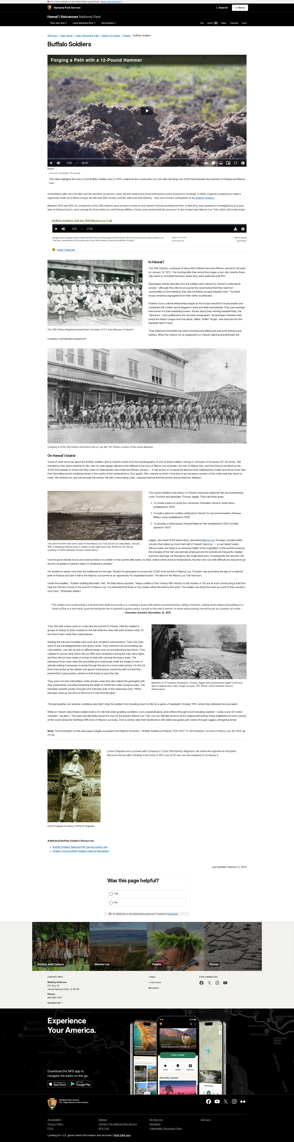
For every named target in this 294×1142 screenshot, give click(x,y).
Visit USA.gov (122, 1135)
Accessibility (54, 1119)
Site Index (156, 982)
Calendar (234, 23)
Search (223, 7)
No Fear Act (156, 1119)
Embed (50, 169)
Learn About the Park (83, 23)
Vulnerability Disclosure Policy (166, 1128)
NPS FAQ (103, 1128)
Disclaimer (155, 1124)
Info (202, 23)
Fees (244, 23)
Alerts (211, 23)
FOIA (50, 1128)
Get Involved (107, 23)
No (116, 902)
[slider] (147, 158)
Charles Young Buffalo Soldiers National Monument (80, 851)
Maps (223, 23)
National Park (74, 17)
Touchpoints (172, 913)
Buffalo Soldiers (205, 197)
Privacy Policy (55, 1124)
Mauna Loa (208, 540)
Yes (116, 893)
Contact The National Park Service (117, 1124)
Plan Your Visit (58, 23)
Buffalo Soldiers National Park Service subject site (79, 847)
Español (155, 988)
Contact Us (54, 1002)
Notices (102, 1119)
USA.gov (205, 1119)
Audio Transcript (66, 249)
